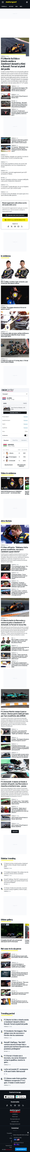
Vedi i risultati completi (21, 465)
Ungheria (11, 444)
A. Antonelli (12, 460)
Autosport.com (15, 1121)
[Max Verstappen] (7, 457)
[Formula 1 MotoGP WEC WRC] (15, 394)
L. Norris (11, 453)
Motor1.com (15, 1116)
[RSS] (22, 226)
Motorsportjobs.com (15, 1119)
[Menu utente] (26, 2)
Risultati (26, 416)
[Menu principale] (3, 2)
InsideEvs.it (15, 1114)
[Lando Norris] (7, 453)
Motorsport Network (11, 1149)
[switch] (26, 435)
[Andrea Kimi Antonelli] (7, 460)
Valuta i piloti (9, 464)
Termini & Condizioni (10, 1145)
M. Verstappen (13, 457)
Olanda (9, 398)
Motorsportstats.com (15, 1124)
